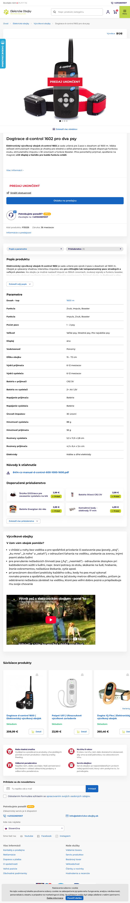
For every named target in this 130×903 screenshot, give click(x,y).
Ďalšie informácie (55, 898)
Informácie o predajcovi (18, 232)
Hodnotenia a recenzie (78, 873)
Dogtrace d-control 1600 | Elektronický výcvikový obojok (23, 717)
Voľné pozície (10, 868)
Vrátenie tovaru (74, 850)
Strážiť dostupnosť (20, 192)
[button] (124, 12)
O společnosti (10, 864)
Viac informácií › (14, 170)
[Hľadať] (54, 12)
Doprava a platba (12, 859)
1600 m (70, 300)
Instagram (65, 836)
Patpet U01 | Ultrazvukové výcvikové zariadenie (67, 717)
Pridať (57, 496)
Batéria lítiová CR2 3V (90, 494)
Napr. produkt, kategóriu (71, 12)
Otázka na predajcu (65, 200)
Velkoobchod (72, 864)
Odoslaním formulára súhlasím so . (49, 796)
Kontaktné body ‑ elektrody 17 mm (88, 509)
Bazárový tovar (73, 859)
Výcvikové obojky (42, 23)
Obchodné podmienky (15, 873)
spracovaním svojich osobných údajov (68, 796)
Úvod (5, 23)
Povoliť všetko (74, 898)
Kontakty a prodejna (14, 850)
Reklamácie (9, 854)
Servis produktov (74, 854)
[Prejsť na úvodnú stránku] (17, 12)
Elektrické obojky (21, 23)
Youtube (28, 836)
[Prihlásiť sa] (107, 12)
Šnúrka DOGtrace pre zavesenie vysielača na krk (33, 494)
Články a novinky (75, 868)
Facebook (46, 836)
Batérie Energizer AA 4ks (32, 509)
